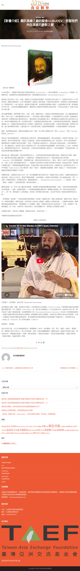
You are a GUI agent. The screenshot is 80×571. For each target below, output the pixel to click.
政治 (39, 430)
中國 (44, 426)
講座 (29, 433)
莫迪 (23, 433)
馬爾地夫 (48, 433)
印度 (57, 426)
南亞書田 (38, 17)
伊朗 (47, 426)
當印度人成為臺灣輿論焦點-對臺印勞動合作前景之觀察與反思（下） (25, 399)
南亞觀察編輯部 (48, 31)
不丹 (34, 426)
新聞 (54, 430)
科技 (5, 433)
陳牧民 (43, 433)
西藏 (26, 433)
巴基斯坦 (23, 430)
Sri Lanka (29, 426)
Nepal (18, 426)
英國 (21, 433)
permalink (34, 348)
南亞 (51, 426)
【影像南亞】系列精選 (67, 368)
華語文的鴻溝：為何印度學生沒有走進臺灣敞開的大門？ (20, 406)
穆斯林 (9, 433)
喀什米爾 (73, 426)
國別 (43, 17)
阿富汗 (39, 433)
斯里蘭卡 (48, 430)
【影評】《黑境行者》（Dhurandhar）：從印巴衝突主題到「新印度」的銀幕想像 (28, 414)
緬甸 (12, 433)
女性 (4, 430)
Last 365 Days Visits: (8, 468)
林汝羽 (76, 430)
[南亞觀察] (40, 5)
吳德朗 (68, 426)
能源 (18, 433)
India (13, 426)
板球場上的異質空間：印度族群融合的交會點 (17, 410)
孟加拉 (10, 430)
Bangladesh (6, 426)
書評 (68, 430)
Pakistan (23, 426)
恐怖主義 (34, 430)
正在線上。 (9, 443)
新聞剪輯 (60, 430)
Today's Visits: (6, 462)
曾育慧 (72, 430)
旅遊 (65, 430)
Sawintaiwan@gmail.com (17, 497)
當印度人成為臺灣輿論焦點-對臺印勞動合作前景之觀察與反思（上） (25, 403)
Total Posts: (5, 479)
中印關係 (38, 426)
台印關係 (62, 426)
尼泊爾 (16, 430)
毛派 (2, 433)
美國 (15, 433)
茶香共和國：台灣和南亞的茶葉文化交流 (19, 368)
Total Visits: (5, 473)
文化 (42, 430)
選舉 (34, 433)
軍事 (31, 433)
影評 (30, 430)
